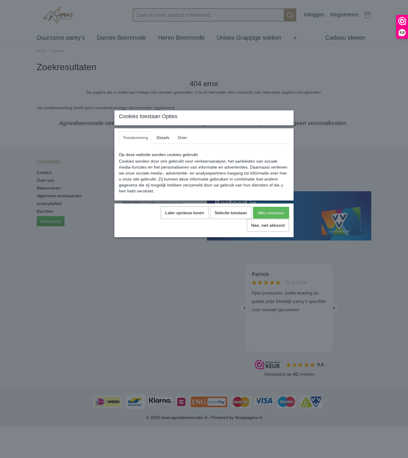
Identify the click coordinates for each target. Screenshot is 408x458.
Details (163, 137)
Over (182, 137)
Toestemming (135, 137)
